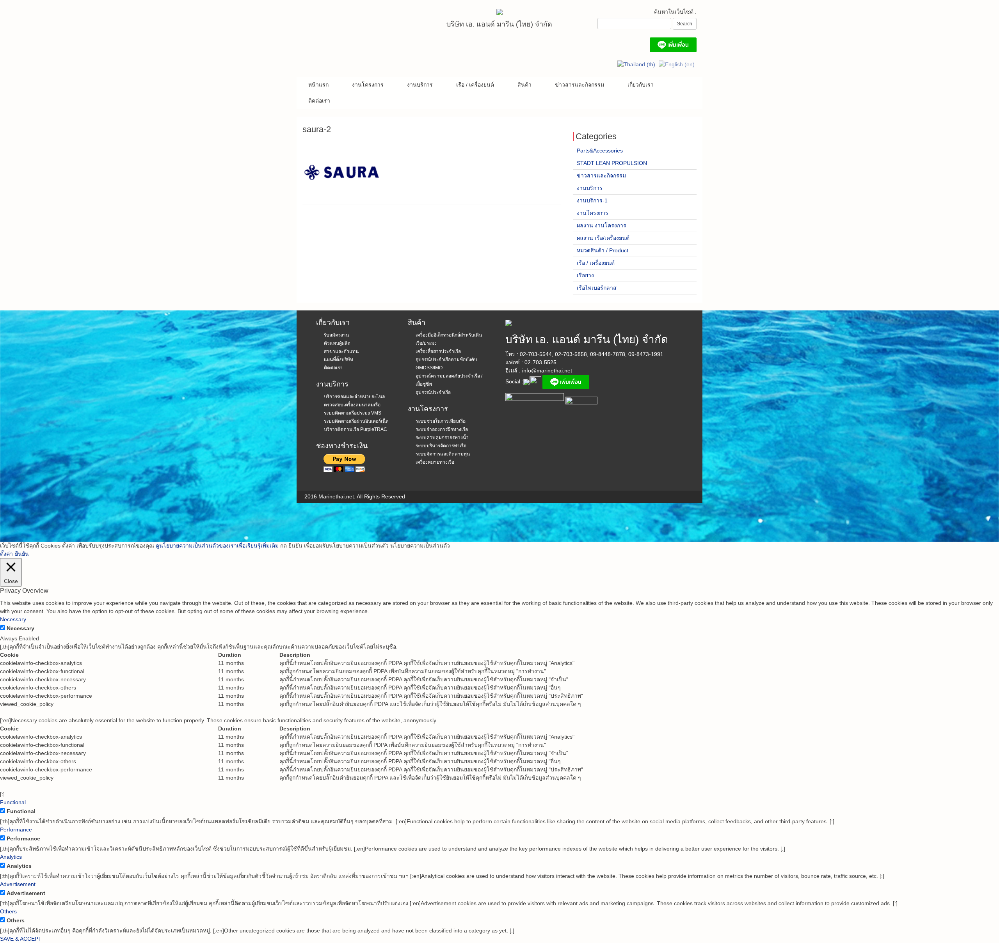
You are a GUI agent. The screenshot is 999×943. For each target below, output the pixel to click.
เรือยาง (585, 275)
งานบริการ (420, 85)
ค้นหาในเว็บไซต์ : (675, 12)
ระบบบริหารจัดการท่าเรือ (441, 445)
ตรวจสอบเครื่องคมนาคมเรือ (352, 405)
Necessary (20, 628)
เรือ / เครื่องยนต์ (475, 85)
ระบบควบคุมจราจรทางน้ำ (442, 437)
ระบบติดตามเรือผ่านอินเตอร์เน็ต (356, 421)
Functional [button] (13, 802)
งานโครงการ (368, 85)
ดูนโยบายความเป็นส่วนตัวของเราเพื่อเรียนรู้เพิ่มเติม (217, 545)
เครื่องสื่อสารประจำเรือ (438, 351)
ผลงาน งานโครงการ (601, 225)
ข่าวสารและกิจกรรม (579, 85)
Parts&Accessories (600, 150)
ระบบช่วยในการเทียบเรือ (441, 421)
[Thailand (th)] (636, 64)
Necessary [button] (13, 619)
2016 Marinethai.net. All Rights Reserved (354, 496)
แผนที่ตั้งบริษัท (338, 359)
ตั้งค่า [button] (6, 554)
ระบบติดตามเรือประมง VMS (352, 413)
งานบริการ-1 (592, 200)
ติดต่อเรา (319, 100)
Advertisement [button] (18, 884)
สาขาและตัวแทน (341, 351)
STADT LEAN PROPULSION (612, 163)
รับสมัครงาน (336, 335)
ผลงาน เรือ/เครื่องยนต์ (603, 238)
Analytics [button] (11, 857)
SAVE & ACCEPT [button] (21, 939)
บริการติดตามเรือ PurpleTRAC (355, 429)
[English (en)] (677, 64)
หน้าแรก (318, 85)
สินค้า (524, 85)
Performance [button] (16, 829)
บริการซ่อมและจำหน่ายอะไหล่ (354, 396)
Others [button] (8, 911)
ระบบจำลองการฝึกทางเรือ (442, 429)
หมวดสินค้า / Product (602, 250)
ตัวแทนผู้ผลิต (337, 343)
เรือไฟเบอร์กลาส (597, 288)
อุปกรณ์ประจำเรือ (433, 392)
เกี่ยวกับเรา (640, 85)
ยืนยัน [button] (22, 554)
